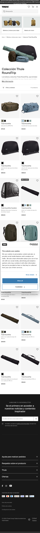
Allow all (20, 281)
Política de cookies (7, 506)
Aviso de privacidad (7, 502)
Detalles (24, 3)
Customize (18, 287)
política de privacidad (23, 424)
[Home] (8, 7)
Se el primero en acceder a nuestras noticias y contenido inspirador (20, 408)
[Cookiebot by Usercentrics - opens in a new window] (30, 244)
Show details (30, 275)
